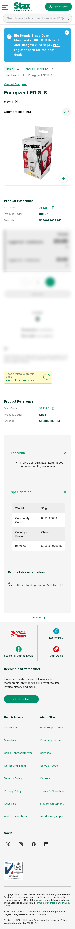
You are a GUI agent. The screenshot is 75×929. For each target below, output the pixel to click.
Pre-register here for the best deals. (37, 50)
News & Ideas (49, 765)
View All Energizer (15, 84)
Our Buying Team (15, 765)
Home (9, 69)
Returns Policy (13, 778)
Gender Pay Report (52, 816)
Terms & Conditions (52, 791)
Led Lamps (13, 75)
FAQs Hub (10, 803)
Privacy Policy (12, 791)
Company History (51, 740)
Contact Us (11, 727)
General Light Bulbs (36, 69)
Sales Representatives (18, 753)
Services (45, 753)
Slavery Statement (52, 803)
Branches (10, 740)
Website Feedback (15, 816)
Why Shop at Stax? (52, 727)
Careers (45, 778)
